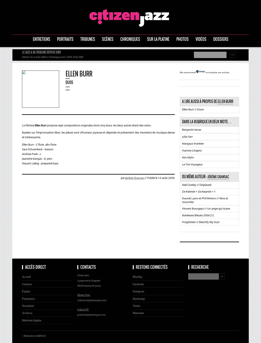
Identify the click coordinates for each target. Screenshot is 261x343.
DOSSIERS (220, 39)
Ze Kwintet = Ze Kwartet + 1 (199, 191)
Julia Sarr (187, 136)
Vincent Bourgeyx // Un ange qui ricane (206, 208)
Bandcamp (139, 298)
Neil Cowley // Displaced (196, 185)
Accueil (26, 276)
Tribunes (87, 39)
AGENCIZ (41, 335)
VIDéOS (201, 39)
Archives (27, 313)
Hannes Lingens (192, 150)
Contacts (27, 284)
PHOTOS (182, 39)
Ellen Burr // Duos (193, 109)
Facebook (138, 284)
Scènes (107, 39)
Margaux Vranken (193, 143)
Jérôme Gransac (135, 177)
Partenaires (28, 298)
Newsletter (28, 305)
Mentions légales (31, 320)
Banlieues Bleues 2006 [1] (198, 215)
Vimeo (136, 305)
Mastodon (138, 313)
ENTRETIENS (41, 39)
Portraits (65, 39)
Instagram (138, 291)
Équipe (26, 291)
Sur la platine (158, 39)
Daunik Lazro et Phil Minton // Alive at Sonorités (205, 200)
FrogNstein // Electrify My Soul (200, 222)
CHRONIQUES (130, 39)
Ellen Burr (225, 101)
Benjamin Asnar (191, 129)
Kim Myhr (188, 157)
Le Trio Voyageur (192, 164)
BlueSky (138, 276)
